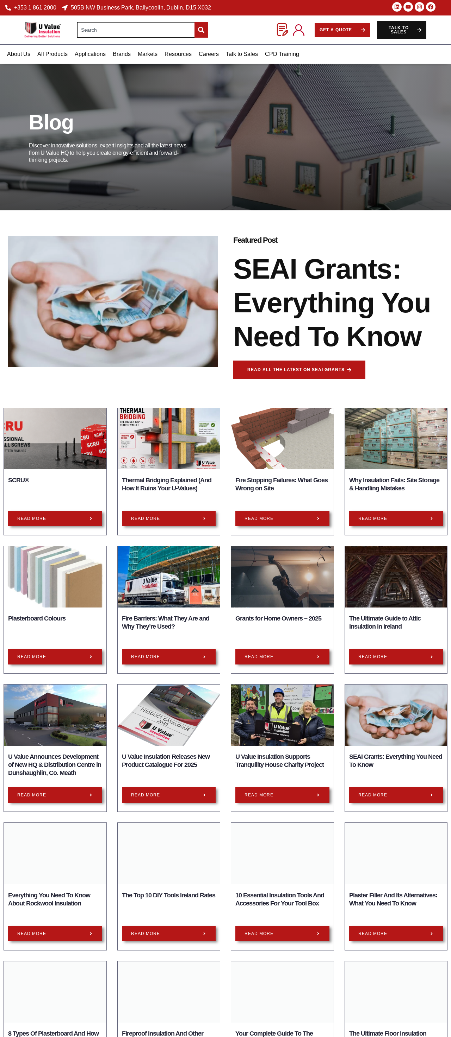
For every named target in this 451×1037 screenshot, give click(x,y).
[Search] (201, 30)
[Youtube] (408, 7)
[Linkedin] (397, 7)
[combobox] (136, 30)
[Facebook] (430, 7)
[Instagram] (419, 7)
